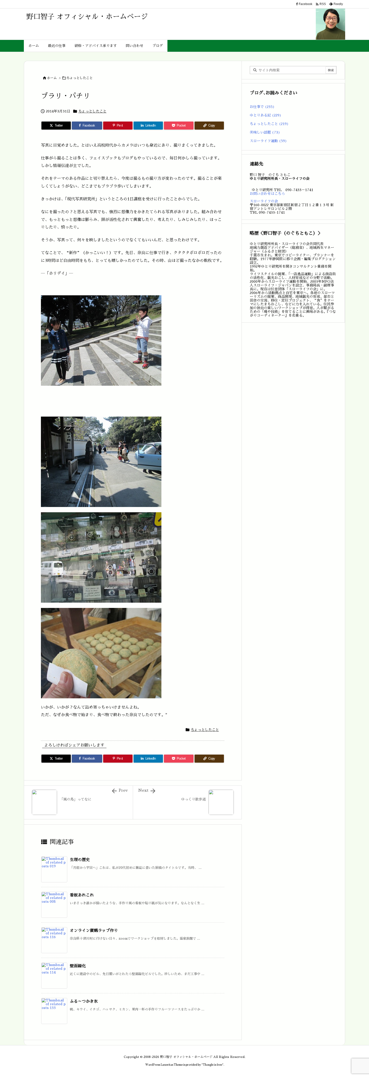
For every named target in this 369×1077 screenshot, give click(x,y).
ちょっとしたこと (80, 78)
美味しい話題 (265, 132)
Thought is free (212, 1064)
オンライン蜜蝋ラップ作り (94, 931)
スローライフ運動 (268, 141)
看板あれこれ (82, 895)
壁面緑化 (78, 966)
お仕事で (262, 106)
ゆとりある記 (265, 115)
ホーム (52, 78)
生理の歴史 (80, 860)
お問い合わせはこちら (267, 193)
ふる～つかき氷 (84, 1001)
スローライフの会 (264, 201)
